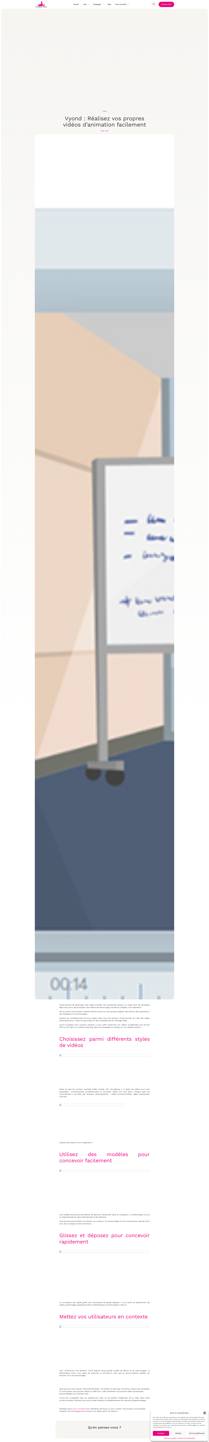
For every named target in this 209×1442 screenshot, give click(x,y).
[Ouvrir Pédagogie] (102, 4)
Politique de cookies (170, 1438)
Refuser (178, 1433)
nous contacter (79, 1409)
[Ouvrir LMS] (88, 4)
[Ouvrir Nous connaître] (128, 4)
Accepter (161, 1433)
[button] (205, 1413)
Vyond (104, 111)
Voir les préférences (197, 1433)
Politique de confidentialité (186, 1438)
